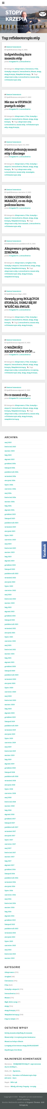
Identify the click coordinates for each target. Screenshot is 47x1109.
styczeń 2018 (9, 814)
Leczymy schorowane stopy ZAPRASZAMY (22, 1045)
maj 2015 (8, 950)
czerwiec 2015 (10, 945)
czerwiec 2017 (10, 844)
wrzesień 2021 (10, 628)
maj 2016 (8, 899)
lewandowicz (25, 71)
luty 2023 (8, 556)
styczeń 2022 (9, 611)
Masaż (33, 71)
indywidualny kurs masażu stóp (17, 56)
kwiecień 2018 (10, 802)
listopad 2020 (10, 670)
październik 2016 (11, 878)
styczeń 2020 (9, 713)
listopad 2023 (10, 518)
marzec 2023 (10, 552)
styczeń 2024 (9, 510)
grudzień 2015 (10, 920)
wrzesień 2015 (10, 933)
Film (36, 69)
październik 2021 (11, 624)
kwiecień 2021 (10, 649)
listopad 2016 (10, 873)
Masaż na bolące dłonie (14, 1041)
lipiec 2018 (9, 789)
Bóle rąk (13, 1082)
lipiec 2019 (9, 738)
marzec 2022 (10, 603)
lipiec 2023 (9, 535)
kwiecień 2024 (10, 497)
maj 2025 (8, 442)
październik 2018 (11, 776)
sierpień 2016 (10, 886)
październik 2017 (11, 827)
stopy (39, 71)
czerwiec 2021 (10, 641)
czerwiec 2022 (10, 590)
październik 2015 (11, 928)
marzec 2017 (9, 856)
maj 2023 (8, 544)
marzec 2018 (9, 806)
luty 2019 (8, 759)
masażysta (30, 172)
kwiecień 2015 (10, 954)
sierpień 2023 (10, 531)
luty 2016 (8, 911)
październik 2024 (11, 472)
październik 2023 (11, 523)
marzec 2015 (9, 958)
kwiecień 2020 (10, 700)
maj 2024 (8, 493)
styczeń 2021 (9, 662)
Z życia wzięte (10, 1019)
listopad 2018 (10, 772)
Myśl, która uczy (11, 1002)
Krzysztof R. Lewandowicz (19, 61)
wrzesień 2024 (10, 476)
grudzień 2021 (10, 616)
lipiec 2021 (9, 637)
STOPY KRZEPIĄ (16, 15)
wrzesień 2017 (10, 831)
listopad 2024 (10, 468)
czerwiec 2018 (10, 793)
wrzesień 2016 (10, 882)
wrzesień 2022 (10, 577)
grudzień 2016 (10, 869)
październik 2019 (11, 725)
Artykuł (28, 263)
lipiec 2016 (9, 890)
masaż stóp (34, 77)
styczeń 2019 (9, 764)
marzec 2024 (10, 501)
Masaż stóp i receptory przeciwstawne (20, 1037)
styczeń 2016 (9, 916)
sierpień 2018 (10, 785)
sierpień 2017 (10, 835)
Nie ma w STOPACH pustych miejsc (17, 104)
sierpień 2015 (10, 937)
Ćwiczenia (29, 69)
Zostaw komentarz (13, 47)
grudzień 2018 (10, 768)
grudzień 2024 (10, 463)
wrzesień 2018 (10, 780)
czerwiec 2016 (10, 895)
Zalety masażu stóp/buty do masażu (18, 1033)
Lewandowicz (24, 77)
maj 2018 (8, 797)
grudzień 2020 (10, 666)
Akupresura (20, 69)
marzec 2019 (9, 755)
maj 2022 (8, 594)
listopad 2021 (10, 620)
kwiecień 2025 (10, 446)
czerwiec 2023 (10, 539)
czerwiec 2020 (10, 692)
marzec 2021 (9, 654)
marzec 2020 (10, 704)
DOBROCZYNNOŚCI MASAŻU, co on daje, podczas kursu (18, 201)
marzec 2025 (10, 451)
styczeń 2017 (9, 865)
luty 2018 (8, 810)
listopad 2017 (10, 823)
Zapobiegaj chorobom (13, 1050)
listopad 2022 (10, 569)
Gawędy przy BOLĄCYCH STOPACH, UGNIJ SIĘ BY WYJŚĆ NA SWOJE (21, 302)
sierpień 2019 (10, 734)
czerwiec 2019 (10, 742)
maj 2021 (8, 645)
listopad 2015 (10, 924)
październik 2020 (11, 675)
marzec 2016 (9, 907)
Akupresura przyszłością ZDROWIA (21, 250)
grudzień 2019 (10, 717)
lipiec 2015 (9, 941)
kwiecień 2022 (10, 599)
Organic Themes (33, 1102)
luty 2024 (8, 506)
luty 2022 (8, 607)
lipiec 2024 (9, 485)
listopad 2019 (10, 721)
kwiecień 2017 (10, 852)
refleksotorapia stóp (12, 80)
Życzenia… (17, 1071)
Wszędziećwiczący (23, 74)
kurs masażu (23, 223)
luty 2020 (8, 708)
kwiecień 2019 (10, 751)
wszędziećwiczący (11, 276)
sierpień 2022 (10, 582)
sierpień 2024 (10, 480)
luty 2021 (8, 658)
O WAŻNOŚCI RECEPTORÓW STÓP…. (19, 349)
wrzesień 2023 (10, 527)
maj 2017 (8, 848)
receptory (34, 370)
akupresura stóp (11, 77)
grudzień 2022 (10, 565)
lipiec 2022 (9, 586)
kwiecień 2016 (10, 903)
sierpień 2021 (10, 632)
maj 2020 (8, 696)
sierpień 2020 (10, 683)
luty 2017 (8, 861)
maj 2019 (8, 747)
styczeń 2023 (9, 561)
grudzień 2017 (10, 818)
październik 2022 (11, 573)
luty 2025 (8, 455)
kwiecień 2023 (10, 548)
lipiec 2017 (9, 840)
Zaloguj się (23, 1105)
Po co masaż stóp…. (17, 394)
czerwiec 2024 (10, 489)
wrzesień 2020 (10, 679)
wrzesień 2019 (10, 730)
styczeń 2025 (9, 459)
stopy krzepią (9, 74)
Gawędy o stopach (11, 71)
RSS (42, 1102)
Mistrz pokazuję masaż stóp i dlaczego (20, 151)
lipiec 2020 (9, 687)
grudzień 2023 (10, 514)
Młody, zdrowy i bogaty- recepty (23, 1086)
